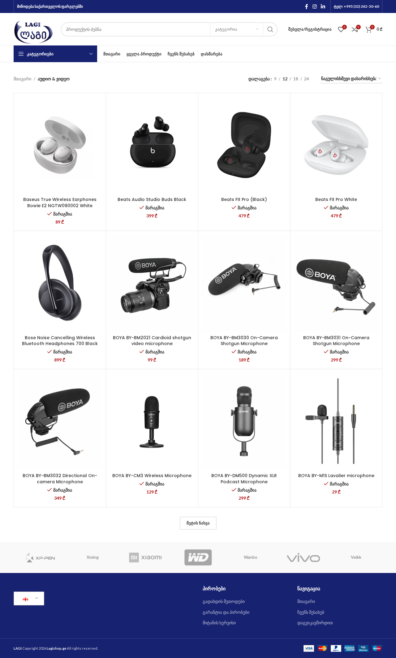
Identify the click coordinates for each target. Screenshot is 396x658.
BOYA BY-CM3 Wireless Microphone (152, 475)
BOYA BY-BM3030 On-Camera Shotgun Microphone (244, 341)
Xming (93, 557)
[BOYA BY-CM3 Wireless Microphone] (152, 421)
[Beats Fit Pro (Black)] (244, 145)
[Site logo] (34, 28)
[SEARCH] (270, 29)
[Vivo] (303, 557)
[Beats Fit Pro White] (336, 145)
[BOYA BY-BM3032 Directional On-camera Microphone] (60, 421)
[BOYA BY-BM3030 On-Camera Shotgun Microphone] (244, 283)
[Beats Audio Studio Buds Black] (152, 145)
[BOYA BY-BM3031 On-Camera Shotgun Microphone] (336, 283)
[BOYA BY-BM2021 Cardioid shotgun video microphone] (152, 283)
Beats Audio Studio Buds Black (152, 199)
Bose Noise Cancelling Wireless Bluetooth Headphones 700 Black (60, 341)
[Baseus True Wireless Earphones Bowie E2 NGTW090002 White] (60, 145)
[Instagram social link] (314, 6)
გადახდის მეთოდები (224, 601)
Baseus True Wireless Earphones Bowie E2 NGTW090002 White (60, 202)
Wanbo (250, 557)
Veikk (356, 557)
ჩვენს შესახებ (310, 612)
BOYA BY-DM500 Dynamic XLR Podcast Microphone (244, 478)
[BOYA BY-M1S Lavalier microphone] (336, 421)
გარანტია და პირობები (226, 612)
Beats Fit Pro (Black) (244, 199)
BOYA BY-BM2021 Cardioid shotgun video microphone (152, 341)
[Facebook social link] (306, 6)
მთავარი (22, 78)
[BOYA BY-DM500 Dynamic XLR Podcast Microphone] (244, 421)
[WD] (198, 557)
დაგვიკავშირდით (315, 622)
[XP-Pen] (40, 557)
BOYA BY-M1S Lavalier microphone (336, 475)
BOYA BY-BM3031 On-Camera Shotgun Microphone (336, 341)
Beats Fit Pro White (336, 199)
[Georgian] (28, 598)
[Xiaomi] (145, 557)
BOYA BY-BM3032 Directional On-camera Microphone (60, 478)
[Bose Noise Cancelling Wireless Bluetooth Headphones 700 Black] (60, 283)
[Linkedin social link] (323, 6)
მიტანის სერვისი (219, 622)
